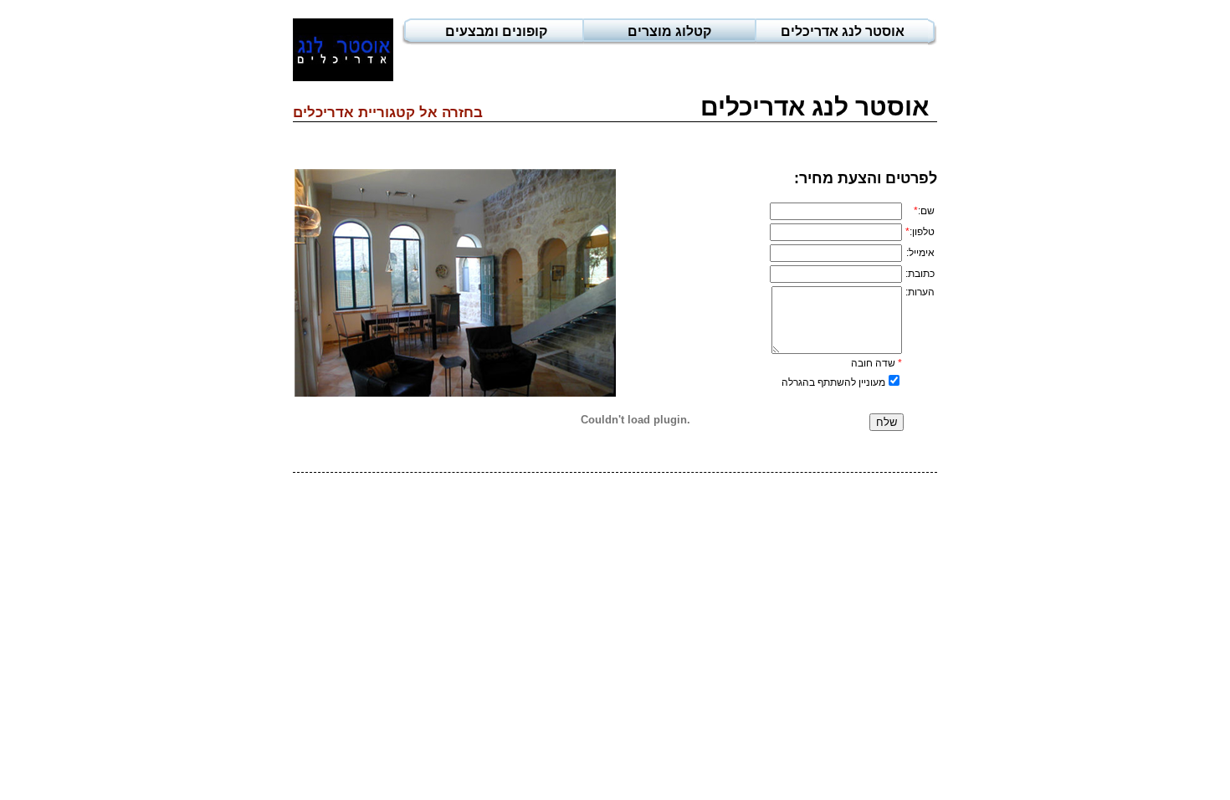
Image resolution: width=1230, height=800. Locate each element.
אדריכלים (323, 113)
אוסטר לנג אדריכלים (843, 31)
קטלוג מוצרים (669, 31)
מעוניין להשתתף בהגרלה (833, 382)
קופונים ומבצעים (496, 31)
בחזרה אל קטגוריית (418, 113)
